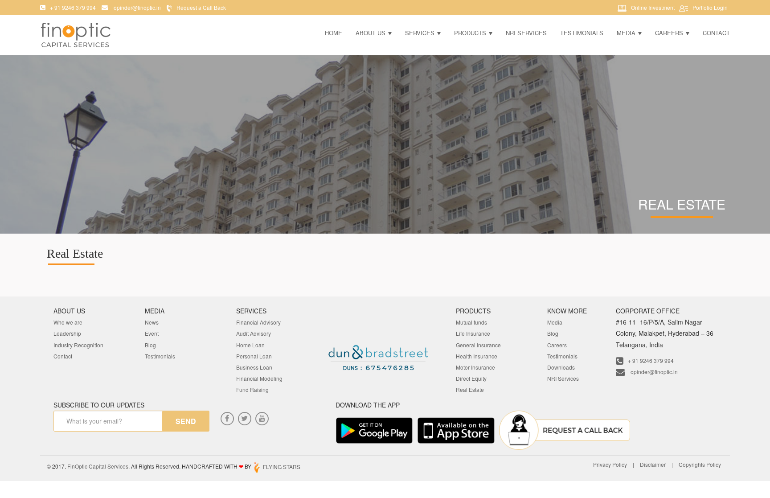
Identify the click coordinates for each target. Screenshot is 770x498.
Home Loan (250, 345)
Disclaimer (653, 464)
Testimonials (581, 33)
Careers (670, 33)
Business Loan (254, 367)
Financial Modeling (259, 378)
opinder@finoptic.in (653, 371)
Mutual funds (471, 322)
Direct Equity (471, 378)
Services (420, 33)
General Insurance (478, 345)
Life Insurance (473, 333)
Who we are (67, 322)
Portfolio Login (710, 7)
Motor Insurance (475, 367)
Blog (150, 345)
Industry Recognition (78, 345)
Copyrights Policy (700, 464)
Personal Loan (254, 356)
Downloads (561, 367)
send (186, 421)
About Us (371, 33)
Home (333, 33)
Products (471, 33)
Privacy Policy (610, 464)
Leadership (67, 333)
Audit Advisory (253, 333)
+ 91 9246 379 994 (651, 360)
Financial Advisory (258, 322)
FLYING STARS (281, 466)
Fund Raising (252, 389)
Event (152, 333)
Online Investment (653, 7)
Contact (716, 33)
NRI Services (526, 33)
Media (627, 33)
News (152, 322)
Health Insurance (476, 356)
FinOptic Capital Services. (98, 466)
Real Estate (470, 389)
